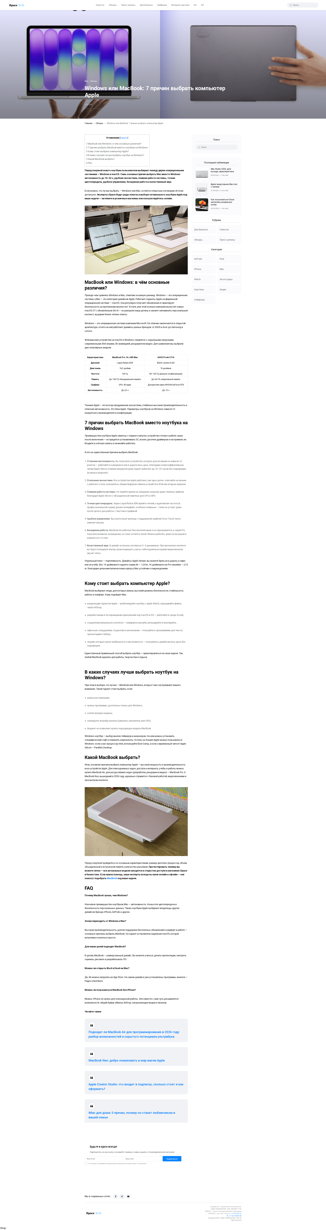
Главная (88, 123)
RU (195, 5)
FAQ (89, 163)
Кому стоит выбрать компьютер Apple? (107, 151)
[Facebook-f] (115, 1196)
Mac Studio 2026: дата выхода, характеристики (222, 170)
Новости (100, 5)
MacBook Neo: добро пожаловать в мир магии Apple (127, 1060)
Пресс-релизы (128, 5)
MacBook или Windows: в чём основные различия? (114, 143)
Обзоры (113, 5)
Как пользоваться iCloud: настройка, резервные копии (222, 202)
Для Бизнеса (146, 5)
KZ (202, 5)
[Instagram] (122, 1196)
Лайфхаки (162, 5)
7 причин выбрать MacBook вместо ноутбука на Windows (117, 147)
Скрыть (124, 138)
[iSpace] (17, 5)
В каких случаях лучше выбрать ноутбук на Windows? (115, 155)
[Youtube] (128, 1196)
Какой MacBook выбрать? (100, 159)
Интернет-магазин (180, 5)
